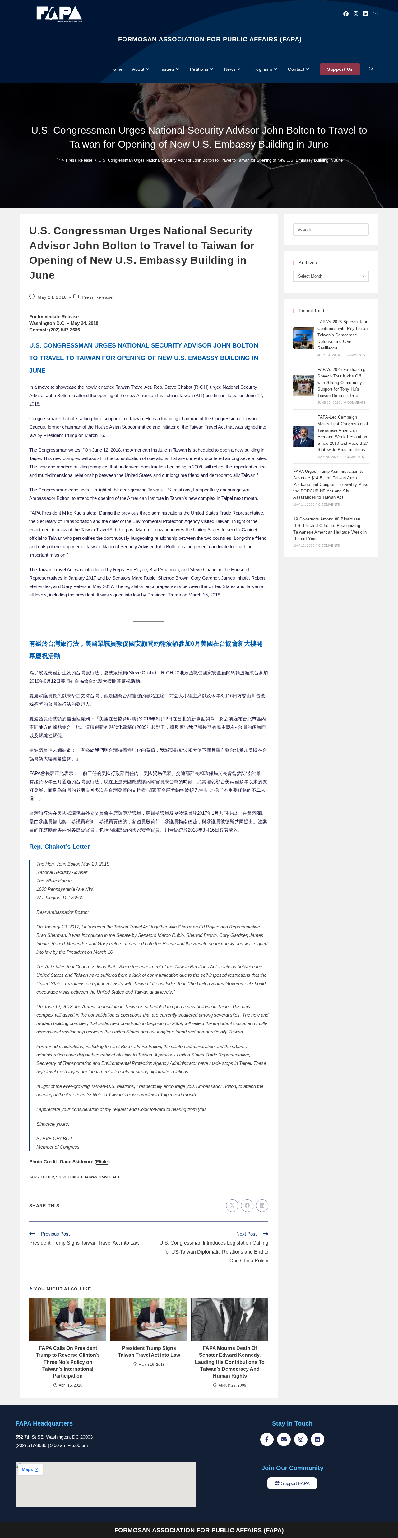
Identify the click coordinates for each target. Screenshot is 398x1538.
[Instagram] (301, 1439)
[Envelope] (283, 1439)
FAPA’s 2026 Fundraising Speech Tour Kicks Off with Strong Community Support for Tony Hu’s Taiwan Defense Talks (341, 382)
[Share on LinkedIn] (262, 1205)
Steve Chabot (69, 1177)
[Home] (58, 160)
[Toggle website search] (371, 69)
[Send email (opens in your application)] (375, 14)
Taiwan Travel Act (102, 1177)
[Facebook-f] (267, 1439)
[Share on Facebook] (247, 1205)
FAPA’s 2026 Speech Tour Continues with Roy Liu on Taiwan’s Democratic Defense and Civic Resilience (342, 335)
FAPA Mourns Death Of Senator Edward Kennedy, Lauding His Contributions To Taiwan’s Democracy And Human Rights (230, 1362)
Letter (47, 1177)
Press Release (97, 297)
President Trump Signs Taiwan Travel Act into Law (149, 1352)
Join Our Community (292, 1467)
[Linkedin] (317, 1439)
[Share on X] (232, 1205)
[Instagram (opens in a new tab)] (356, 14)
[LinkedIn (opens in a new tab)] (365, 14)
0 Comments (354, 355)
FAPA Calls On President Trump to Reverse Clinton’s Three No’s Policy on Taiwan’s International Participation (68, 1362)
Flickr (102, 1161)
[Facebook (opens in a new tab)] (346, 14)
